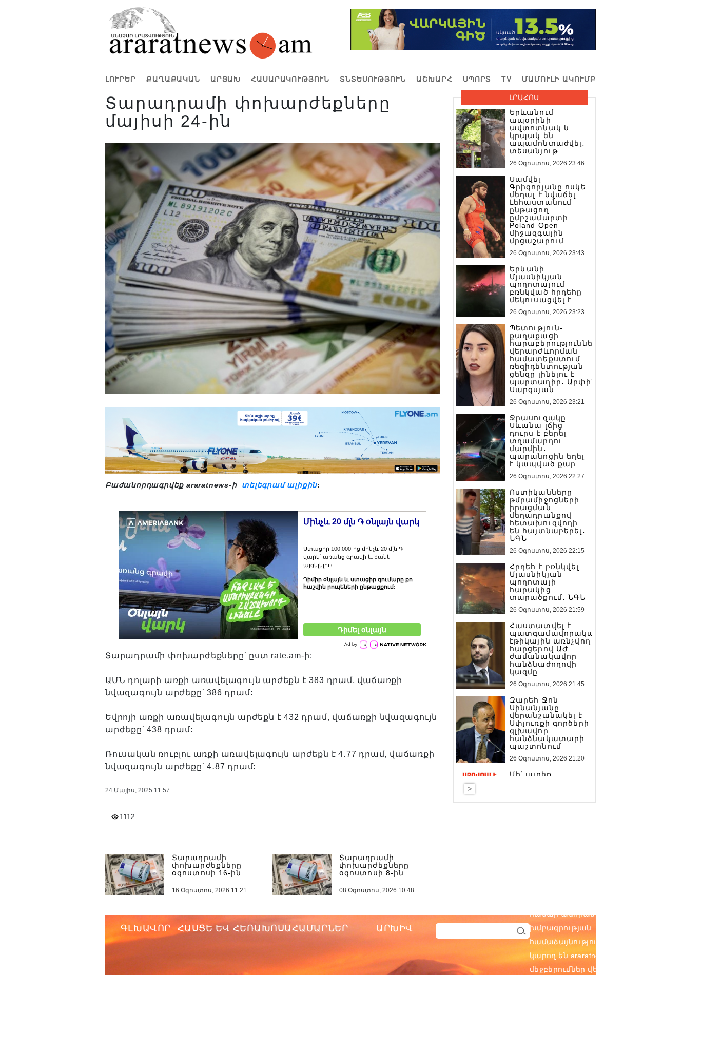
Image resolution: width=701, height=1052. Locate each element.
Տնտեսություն (372, 79)
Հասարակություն (290, 79)
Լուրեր (120, 79)
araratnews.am (645, 914)
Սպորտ (477, 79)
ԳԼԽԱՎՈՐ (146, 928)
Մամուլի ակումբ (559, 79)
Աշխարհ (434, 79)
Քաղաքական (173, 79)
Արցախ (225, 79)
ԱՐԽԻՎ (394, 928)
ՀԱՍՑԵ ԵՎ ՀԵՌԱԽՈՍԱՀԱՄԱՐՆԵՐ (263, 928)
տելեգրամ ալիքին (278, 485)
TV (506, 79)
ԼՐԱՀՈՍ (524, 97)
